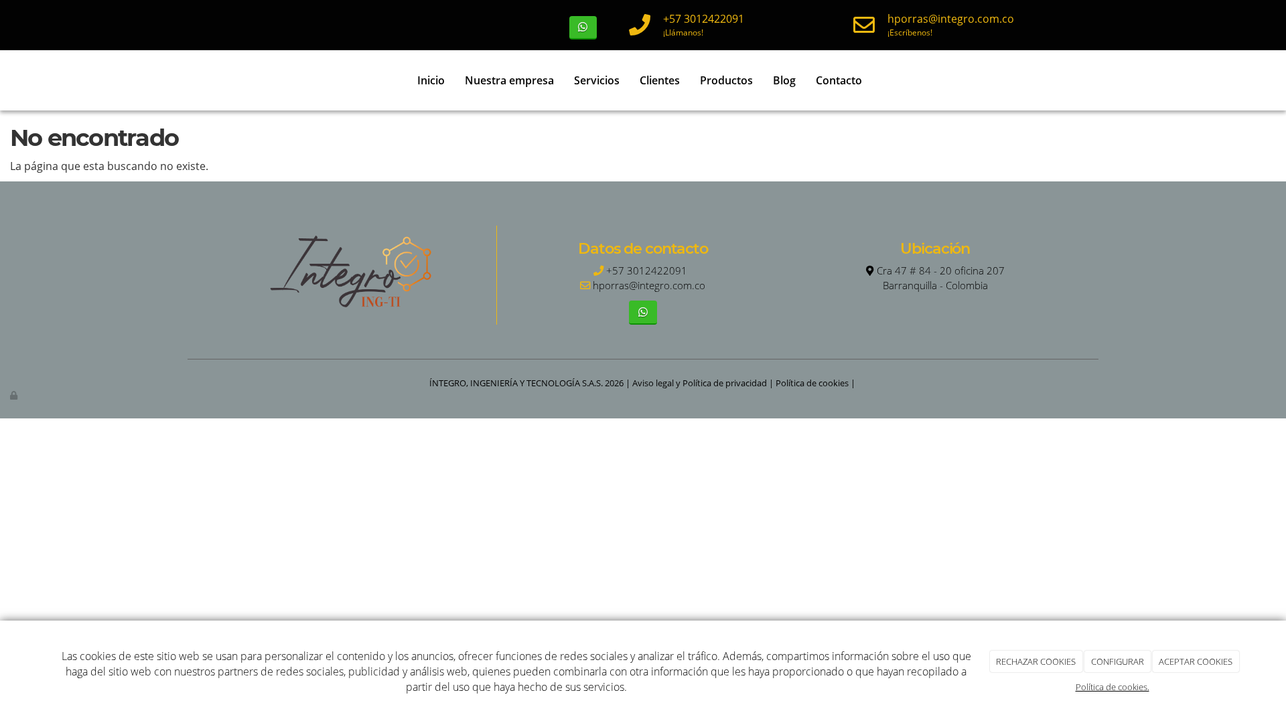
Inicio (431, 80)
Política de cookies (812, 383)
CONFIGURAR (1117, 661)
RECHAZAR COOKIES (1036, 661)
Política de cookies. (1112, 687)
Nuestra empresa (509, 80)
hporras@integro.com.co (950, 18)
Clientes (660, 80)
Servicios (597, 80)
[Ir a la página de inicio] (194, 80)
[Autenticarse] (14, 395)
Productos (726, 80)
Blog (784, 80)
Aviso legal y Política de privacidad (699, 383)
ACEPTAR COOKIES (1195, 661)
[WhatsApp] (583, 27)
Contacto (839, 80)
